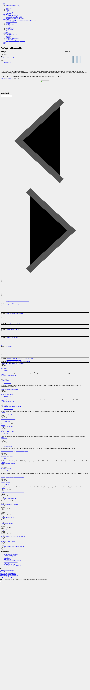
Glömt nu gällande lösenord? (11, 22)
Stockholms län (7, 62)
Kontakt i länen (9, 8)
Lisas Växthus (4, 368)
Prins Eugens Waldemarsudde (7, 57)
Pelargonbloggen (9, 25)
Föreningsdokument (10, 30)
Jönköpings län (7, 421)
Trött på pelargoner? (8, 556)
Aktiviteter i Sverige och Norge (12, 15)
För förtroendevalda (7, 33)
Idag (2, 185)
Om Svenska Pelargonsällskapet (12, 5)
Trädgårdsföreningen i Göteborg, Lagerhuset (11, 406)
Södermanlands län (8, 446)
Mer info (3, 374)
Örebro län (6, 370)
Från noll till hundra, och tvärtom (11, 554)
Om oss (4, 4)
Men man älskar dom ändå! (10, 564)
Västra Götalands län (8, 409)
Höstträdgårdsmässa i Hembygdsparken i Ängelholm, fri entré (20, 358)
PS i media (8, 10)
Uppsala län (6, 484)
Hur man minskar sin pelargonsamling (12, 560)
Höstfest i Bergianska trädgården (14, 360)
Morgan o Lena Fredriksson (7, 443)
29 (1, 345)
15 (1, 322)
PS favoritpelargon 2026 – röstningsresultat (15, 18)
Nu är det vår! (7, 563)
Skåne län (6, 458)
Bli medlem (5, 32)
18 (1, 327)
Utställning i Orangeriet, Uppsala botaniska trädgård (18, 361)
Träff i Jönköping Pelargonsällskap (13, 329)
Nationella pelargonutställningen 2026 (14, 17)
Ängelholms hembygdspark (7, 456)
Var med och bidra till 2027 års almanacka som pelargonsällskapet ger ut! (21, 20)
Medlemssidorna (6, 19)
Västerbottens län (7, 383)
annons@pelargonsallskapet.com (7, 570)
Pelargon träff (9, 346)
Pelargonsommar (7, 559)
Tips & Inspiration (9, 27)
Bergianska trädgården (6, 468)
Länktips (4, 42)
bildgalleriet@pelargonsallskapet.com (8, 574)
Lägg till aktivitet (9, 39)
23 (1, 335)
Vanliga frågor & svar (10, 28)
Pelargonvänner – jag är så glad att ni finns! (13, 565)
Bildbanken (8, 37)
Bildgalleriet (8, 23)
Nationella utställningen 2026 (13, 323)
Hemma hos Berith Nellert (7, 394)
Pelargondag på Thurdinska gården (13, 304)
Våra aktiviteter (6, 14)
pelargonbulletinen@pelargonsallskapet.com (9, 577)
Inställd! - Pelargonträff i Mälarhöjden (14, 313)
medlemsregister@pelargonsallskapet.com (9, 575)
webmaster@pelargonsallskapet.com (8, 573)
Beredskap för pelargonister (10, 555)
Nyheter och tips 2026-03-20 (11, 34)
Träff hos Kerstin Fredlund (12, 337)
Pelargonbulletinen (10, 24)
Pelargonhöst (6, 558)
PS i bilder (8, 9)
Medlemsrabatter (9, 29)
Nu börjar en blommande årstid (11, 562)
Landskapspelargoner (10, 12)
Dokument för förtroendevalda (12, 38)
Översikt (4, 43)
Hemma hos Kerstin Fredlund (7, 431)
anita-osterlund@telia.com (7, 78)
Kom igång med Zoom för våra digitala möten (15, 41)
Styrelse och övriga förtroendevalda (13, 6)
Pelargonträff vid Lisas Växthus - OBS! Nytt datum (17, 301)
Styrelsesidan (8, 36)
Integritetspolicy (9, 13)
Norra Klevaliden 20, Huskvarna (8, 419)
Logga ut (4, 44)
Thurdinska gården (5, 380)
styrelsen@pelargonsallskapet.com (7, 571)
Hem (4, 3)
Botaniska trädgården (5, 482)
